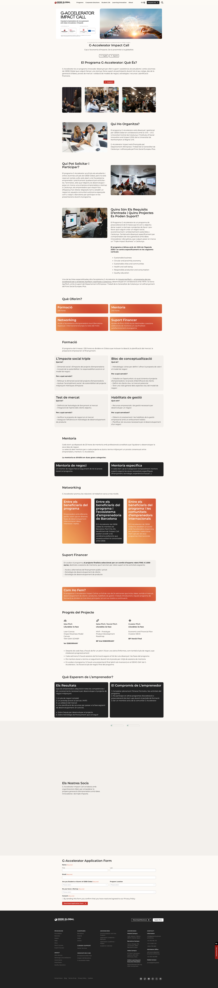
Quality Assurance (60, 965)
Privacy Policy (82, 978)
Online (79, 940)
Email (67, 874)
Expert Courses (59, 948)
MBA (55, 940)
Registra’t (110, 82)
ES (142, 2)
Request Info (152, 2)
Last (111, 868)
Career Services (82, 948)
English (105, 56)
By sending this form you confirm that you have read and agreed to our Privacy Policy (99, 899)
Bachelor (57, 936)
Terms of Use (72, 978)
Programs (79, 2)
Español (115, 56)
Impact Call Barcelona (84, 958)
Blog (65, 978)
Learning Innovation (119, 2)
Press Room (58, 962)
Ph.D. (56, 943)
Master (56, 938)
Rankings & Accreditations (62, 957)
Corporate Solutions (92, 2)
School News (58, 978)
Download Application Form (74, 903)
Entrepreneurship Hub (84, 955)
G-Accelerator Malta (83, 960)
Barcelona (80, 933)
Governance (58, 960)
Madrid (79, 936)
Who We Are (58, 955)
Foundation (58, 933)
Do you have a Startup (73, 889)
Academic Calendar (106, 946)
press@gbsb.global (153, 962)
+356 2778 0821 (151, 946)
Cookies (90, 978)
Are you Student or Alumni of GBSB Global (80, 881)
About (131, 2)
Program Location (116, 881)
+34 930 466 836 (152, 956)
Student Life (106, 2)
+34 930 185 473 (152, 940)
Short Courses (58, 945)
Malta (79, 938)
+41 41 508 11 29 (151, 943)
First (63, 868)
